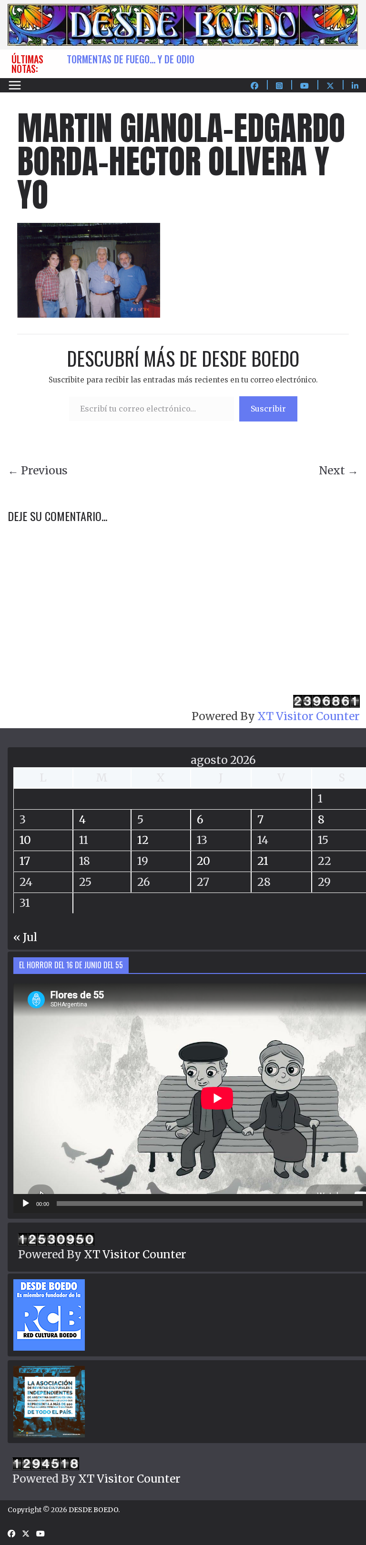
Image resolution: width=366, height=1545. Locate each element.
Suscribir (268, 408)
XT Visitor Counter (308, 716)
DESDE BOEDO (93, 1509)
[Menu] (15, 85)
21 (262, 861)
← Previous (38, 470)
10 (25, 840)
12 (143, 840)
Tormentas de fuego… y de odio (130, 59)
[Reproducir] (25, 1203)
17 (25, 861)
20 (203, 861)
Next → (338, 470)
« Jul (25, 937)
